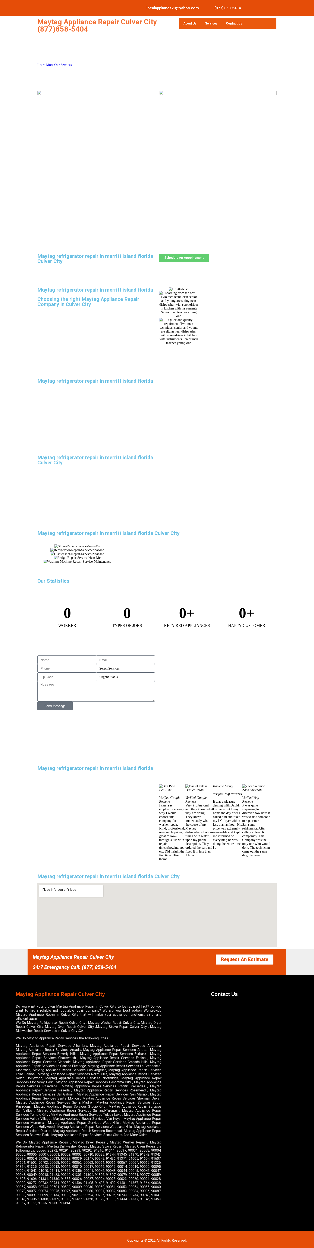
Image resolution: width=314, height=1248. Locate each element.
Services (211, 23)
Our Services (63, 65)
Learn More (45, 65)
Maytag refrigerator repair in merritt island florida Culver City (95, 258)
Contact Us (234, 23)
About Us (190, 23)
